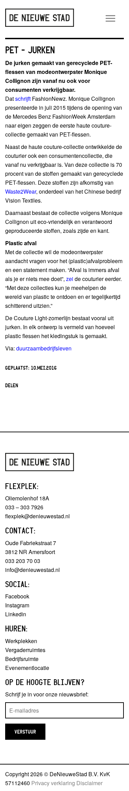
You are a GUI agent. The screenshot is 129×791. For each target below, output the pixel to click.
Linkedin (15, 614)
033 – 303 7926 (24, 507)
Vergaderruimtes (25, 650)
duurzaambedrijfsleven (44, 348)
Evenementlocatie (27, 668)
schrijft (23, 98)
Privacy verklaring (53, 783)
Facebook (17, 596)
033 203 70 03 (22, 561)
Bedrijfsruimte (22, 659)
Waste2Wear (20, 191)
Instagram (17, 605)
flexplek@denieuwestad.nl (37, 516)
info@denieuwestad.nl (32, 570)
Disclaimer (89, 783)
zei (69, 279)
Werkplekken (21, 641)
